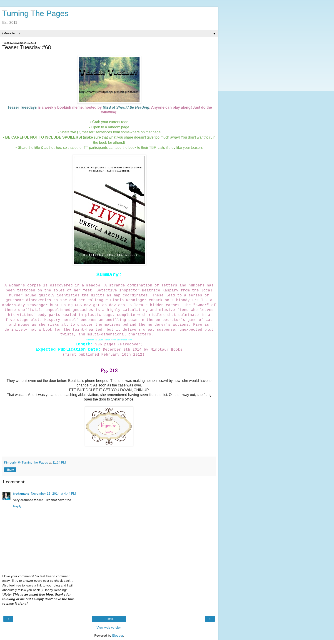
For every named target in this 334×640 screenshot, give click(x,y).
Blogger (117, 635)
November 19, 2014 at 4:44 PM (53, 493)
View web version (109, 627)
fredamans (21, 493)
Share (10, 469)
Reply (17, 506)
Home (109, 618)
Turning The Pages (35, 13)
